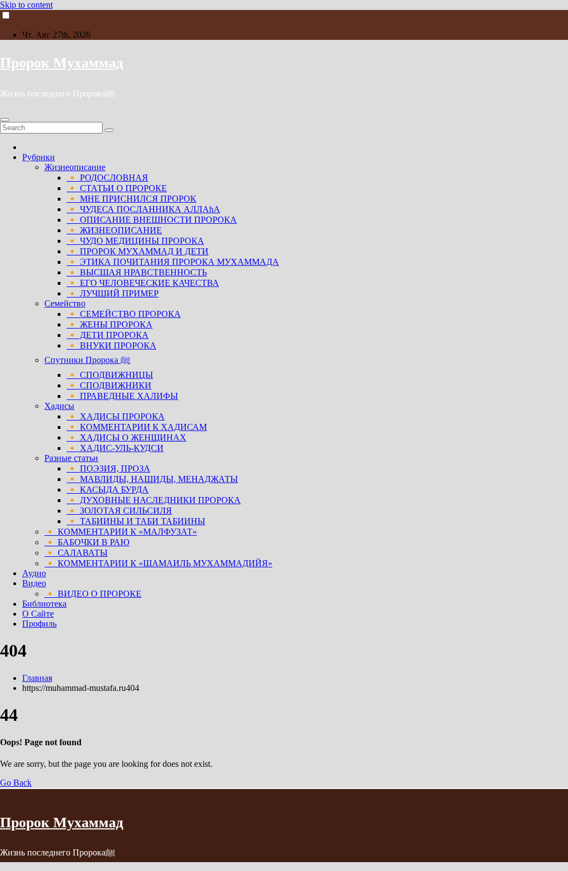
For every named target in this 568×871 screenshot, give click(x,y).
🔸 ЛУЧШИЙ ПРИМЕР (113, 293)
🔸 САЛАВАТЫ (76, 552)
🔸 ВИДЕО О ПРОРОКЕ (92, 593)
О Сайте (38, 613)
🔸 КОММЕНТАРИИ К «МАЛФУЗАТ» (120, 531)
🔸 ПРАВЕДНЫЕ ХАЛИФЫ (122, 396)
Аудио (34, 573)
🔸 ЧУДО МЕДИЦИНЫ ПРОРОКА (135, 240)
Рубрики (38, 157)
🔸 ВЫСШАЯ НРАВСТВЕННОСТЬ (137, 272)
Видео (34, 583)
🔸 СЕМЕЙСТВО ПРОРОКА (124, 314)
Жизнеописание (74, 167)
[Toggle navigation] (4, 119)
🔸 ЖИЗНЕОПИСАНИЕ (114, 230)
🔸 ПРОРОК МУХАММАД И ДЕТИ (138, 251)
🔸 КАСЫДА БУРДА (108, 489)
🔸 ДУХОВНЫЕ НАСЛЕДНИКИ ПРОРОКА (154, 500)
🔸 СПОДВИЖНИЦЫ (110, 375)
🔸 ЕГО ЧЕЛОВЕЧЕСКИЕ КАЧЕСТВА (143, 283)
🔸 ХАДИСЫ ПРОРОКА (116, 416)
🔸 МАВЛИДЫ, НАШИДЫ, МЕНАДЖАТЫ (152, 479)
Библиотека (44, 603)
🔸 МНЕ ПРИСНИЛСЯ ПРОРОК (131, 198)
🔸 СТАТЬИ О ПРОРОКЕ (117, 188)
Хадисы (59, 406)
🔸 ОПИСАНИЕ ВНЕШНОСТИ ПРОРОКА (152, 219)
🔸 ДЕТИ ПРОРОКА (108, 335)
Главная (37, 678)
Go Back (16, 782)
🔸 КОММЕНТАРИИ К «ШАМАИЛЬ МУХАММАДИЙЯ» (158, 563)
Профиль (39, 623)
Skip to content (26, 4)
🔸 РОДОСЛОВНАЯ (107, 177)
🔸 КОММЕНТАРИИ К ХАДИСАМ (137, 427)
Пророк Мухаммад (61, 63)
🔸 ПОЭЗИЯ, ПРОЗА (108, 468)
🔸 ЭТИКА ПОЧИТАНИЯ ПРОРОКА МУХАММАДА (173, 262)
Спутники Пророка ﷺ (87, 360)
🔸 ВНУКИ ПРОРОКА (111, 345)
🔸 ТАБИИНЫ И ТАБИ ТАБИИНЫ (136, 521)
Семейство (64, 303)
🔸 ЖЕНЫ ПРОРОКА (110, 324)
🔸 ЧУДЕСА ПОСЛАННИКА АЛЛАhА (143, 209)
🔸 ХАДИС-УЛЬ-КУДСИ (115, 448)
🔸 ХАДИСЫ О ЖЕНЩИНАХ (126, 437)
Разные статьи (71, 458)
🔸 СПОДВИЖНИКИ (109, 385)
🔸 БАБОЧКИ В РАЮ (86, 542)
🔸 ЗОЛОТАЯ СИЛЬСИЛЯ (119, 510)
